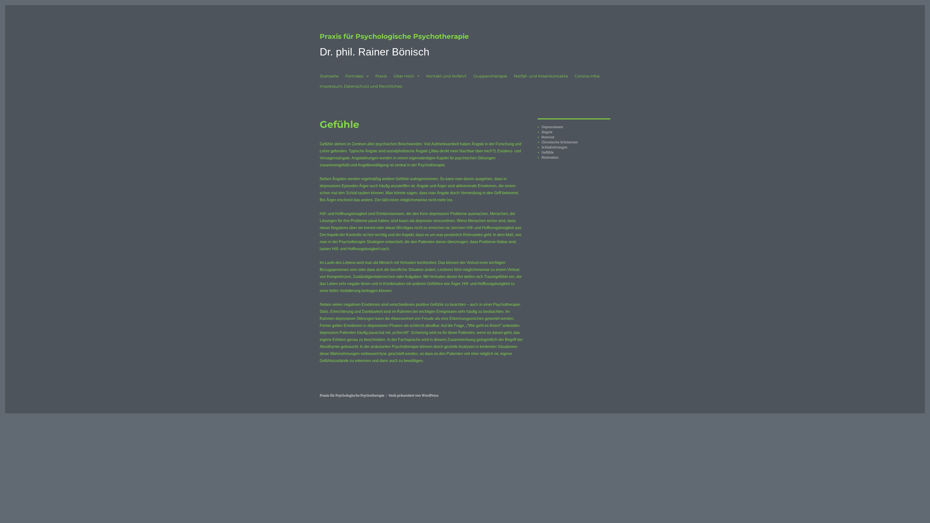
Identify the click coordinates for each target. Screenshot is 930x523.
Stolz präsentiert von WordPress (414, 395)
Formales (354, 76)
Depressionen (552, 127)
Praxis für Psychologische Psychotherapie (394, 36)
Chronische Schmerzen (560, 142)
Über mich (404, 76)
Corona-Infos (587, 76)
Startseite (329, 76)
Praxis (381, 76)
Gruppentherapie (490, 76)
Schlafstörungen (554, 147)
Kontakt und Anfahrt (446, 76)
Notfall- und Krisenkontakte (541, 76)
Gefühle (548, 152)
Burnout (548, 137)
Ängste (547, 132)
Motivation (550, 157)
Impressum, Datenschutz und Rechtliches (361, 86)
